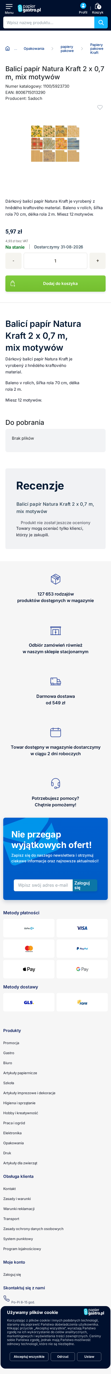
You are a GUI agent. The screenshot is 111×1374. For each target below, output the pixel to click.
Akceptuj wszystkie (29, 1357)
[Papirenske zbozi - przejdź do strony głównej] (30, 8)
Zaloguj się (12, 1274)
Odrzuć (63, 1357)
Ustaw (89, 1357)
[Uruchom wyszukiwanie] (101, 22)
